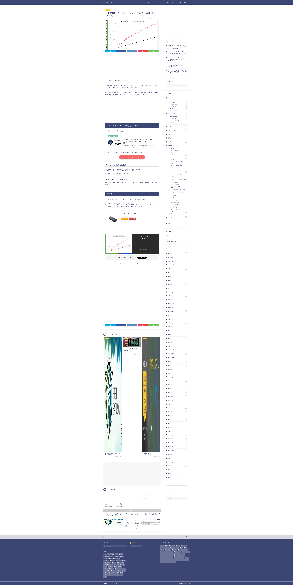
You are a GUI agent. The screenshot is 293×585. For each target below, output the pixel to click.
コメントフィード (172, 239)
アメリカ (119, 560)
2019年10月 (177, 357)
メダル (113, 570)
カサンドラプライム (108, 562)
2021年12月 (177, 257)
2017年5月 (177, 469)
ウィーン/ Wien (174, 150)
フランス (178, 172)
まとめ (119, 558)
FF (113, 554)
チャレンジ (133, 263)
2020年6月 (177, 326)
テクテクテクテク (177, 130)
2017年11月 (177, 446)
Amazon (124, 218)
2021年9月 (177, 269)
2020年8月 (177, 319)
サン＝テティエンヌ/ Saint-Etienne (177, 187)
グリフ (114, 562)
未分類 (177, 142)
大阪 (122, 572)
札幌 (109, 574)
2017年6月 (177, 466)
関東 (105, 576)
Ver (114, 558)
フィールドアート (118, 566)
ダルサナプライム (107, 564)
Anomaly (107, 9)
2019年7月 (177, 369)
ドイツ (177, 163)
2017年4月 (177, 473)
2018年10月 (177, 404)
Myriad (121, 263)
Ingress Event (177, 98)
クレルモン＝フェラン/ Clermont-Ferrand (179, 180)
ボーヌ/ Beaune (175, 202)
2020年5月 (177, 330)
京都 (109, 572)
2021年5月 (177, 284)
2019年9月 (177, 361)
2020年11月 (177, 307)
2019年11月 (177, 353)
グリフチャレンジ (121, 562)
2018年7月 (177, 415)
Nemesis (117, 556)
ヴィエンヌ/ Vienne (175, 209)
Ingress (108, 263)
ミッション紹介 (178, 118)
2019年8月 (177, 365)
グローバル (127, 263)
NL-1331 (178, 108)
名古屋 (118, 572)
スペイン (177, 154)
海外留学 (177, 217)
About (150, 2)
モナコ (177, 211)
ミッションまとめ (168, 2)
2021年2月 (177, 296)
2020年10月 (177, 311)
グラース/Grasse (175, 182)
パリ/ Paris (173, 197)
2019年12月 (177, 350)
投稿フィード (170, 237)
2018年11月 (177, 400)
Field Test (178, 102)
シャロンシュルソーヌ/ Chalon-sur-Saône (178, 190)
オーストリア (177, 148)
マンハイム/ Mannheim (176, 165)
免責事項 (117, 583)
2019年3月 (177, 384)
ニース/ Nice (174, 195)
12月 (105, 554)
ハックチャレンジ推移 (132, 157)
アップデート (107, 560)
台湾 (113, 572)
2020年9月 (177, 315)
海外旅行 (177, 145)
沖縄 (117, 574)
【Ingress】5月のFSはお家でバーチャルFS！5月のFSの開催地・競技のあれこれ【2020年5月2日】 (177, 72)
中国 (177, 213)
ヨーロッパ (118, 570)
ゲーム (177, 126)
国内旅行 (177, 138)
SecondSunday (177, 110)
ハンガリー (177, 167)
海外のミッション (175, 122)
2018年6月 (177, 419)
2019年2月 (177, 388)
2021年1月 (177, 299)
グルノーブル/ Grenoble (176, 184)
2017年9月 (177, 454)
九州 (105, 572)
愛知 (105, 574)
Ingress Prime (114, 263)
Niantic (122, 556)
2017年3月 (177, 477)
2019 (109, 554)
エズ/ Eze (173, 176)
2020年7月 (177, 323)
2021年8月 (177, 272)
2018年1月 (177, 438)
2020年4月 (177, 334)
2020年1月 (177, 346)
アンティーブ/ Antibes (176, 174)
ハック (139, 263)
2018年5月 (177, 423)
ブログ (157, 2)
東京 (113, 574)
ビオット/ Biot (174, 199)
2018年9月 (177, 408)
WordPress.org (171, 241)
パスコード (111, 566)
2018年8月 (177, 411)
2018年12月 (177, 396)
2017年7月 (177, 462)
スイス (177, 152)
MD (112, 556)
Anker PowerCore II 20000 (128, 214)
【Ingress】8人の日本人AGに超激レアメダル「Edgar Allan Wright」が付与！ (177, 47)
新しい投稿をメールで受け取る (113, 507)
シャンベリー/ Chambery (177, 192)
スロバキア (177, 159)
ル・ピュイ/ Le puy (175, 207)
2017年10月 (177, 450)
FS (174, 545)
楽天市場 (132, 218)
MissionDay (178, 106)
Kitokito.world (109, 2)
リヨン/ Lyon (174, 206)
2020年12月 (177, 303)
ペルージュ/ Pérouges (176, 200)
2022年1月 (177, 253)
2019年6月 (177, 373)
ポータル (117, 568)
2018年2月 (177, 435)
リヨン (177, 220)
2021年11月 (177, 261)
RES (110, 558)
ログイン (169, 235)
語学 (177, 223)
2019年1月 (177, 392)
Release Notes (178, 116)
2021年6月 (177, 280)
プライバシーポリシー (183, 2)
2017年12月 (177, 442)
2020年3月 (177, 338)
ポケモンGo (177, 134)
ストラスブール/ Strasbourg (177, 193)
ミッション (123, 568)
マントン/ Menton (175, 204)
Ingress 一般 (177, 113)
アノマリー (113, 560)
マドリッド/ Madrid (175, 157)
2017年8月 (177, 458)
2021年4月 (177, 288)
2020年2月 (177, 342)
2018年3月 (177, 431)
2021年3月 (177, 292)
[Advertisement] (132, 66)
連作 (121, 574)
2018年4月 (177, 427)
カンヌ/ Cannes (175, 177)
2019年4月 (177, 381)
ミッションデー (107, 570)
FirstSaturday (178, 104)
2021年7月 (177, 276)
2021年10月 (177, 265)
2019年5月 (177, 377)
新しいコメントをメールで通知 (113, 504)
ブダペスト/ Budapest (176, 170)
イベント (124, 560)
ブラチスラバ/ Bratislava (177, 161)
